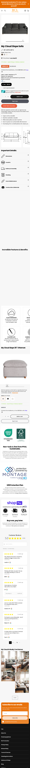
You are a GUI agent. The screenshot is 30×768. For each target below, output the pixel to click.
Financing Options (6, 737)
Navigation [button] (2, 10)
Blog (2, 764)
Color (6, 52)
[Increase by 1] (8, 97)
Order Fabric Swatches (9, 106)
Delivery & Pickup (5, 760)
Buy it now (15, 101)
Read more (15, 392)
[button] (19, 642)
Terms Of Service (5, 752)
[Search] (5, 10)
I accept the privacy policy (11, 721)
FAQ (2, 729)
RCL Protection (5, 741)
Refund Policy (4, 748)
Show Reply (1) (8, 593)
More (15, 697)
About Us (3, 733)
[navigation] (7, 40)
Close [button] (28, 4)
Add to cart (20, 96)
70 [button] (17, 642)
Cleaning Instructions (7, 756)
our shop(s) (13, 58)
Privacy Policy (4, 744)
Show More (6, 559)
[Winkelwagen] (28, 10)
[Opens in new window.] (10, 562)
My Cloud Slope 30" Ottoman (13, 348)
